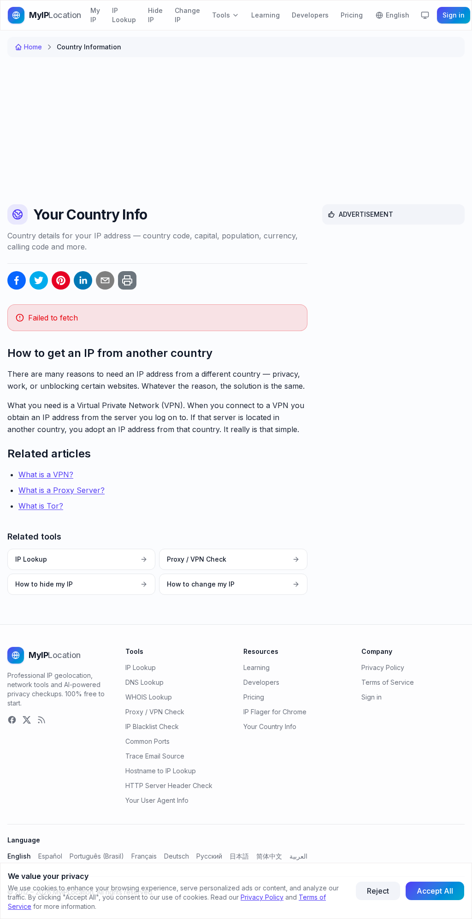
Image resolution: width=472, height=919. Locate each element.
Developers (310, 15)
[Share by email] (105, 280)
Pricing (352, 15)
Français (144, 856)
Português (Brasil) (97, 856)
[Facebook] (12, 719)
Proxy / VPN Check (196, 559)
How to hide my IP (44, 584)
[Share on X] (39, 280)
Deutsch (176, 856)
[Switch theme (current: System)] (425, 15)
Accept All (435, 890)
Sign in (453, 15)
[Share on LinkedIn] (83, 280)
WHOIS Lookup (148, 697)
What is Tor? (40, 505)
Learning (265, 15)
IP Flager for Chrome (275, 712)
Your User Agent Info (157, 800)
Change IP (187, 15)
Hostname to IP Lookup (160, 771)
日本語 (239, 856)
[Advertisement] (236, 132)
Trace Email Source (154, 756)
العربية (298, 856)
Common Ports (147, 741)
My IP (95, 15)
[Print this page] (127, 280)
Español (50, 856)
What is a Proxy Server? (61, 490)
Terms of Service (387, 682)
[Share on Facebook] (16, 280)
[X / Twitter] (26, 719)
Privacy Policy (382, 667)
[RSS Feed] (41, 719)
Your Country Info (269, 726)
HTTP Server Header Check (168, 785)
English (19, 856)
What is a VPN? (45, 474)
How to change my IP (201, 584)
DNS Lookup (144, 682)
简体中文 (269, 856)
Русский (209, 856)
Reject (378, 890)
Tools (221, 15)
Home (33, 47)
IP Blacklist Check (152, 726)
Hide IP (155, 15)
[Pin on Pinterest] (61, 280)
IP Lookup (124, 15)
